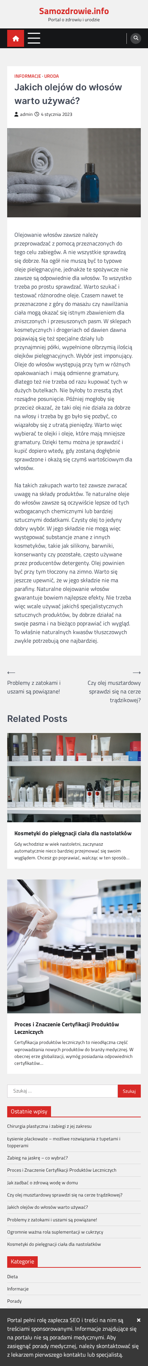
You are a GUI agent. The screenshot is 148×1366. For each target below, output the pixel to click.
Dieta (12, 1276)
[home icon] (15, 38)
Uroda (51, 76)
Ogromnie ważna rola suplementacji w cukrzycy (55, 1231)
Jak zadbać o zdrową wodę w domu (42, 1182)
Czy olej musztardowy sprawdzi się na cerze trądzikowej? (64, 1194)
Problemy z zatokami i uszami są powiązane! (52, 1219)
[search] (135, 38)
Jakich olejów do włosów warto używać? (47, 1207)
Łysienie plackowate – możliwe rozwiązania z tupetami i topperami (63, 1142)
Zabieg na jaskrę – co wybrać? (37, 1157)
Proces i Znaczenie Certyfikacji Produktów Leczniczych (66, 1028)
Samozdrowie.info (74, 11)
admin (26, 114)
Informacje (27, 76)
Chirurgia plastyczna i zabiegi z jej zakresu (49, 1126)
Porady (14, 1300)
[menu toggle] (34, 38)
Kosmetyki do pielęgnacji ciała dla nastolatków (72, 833)
